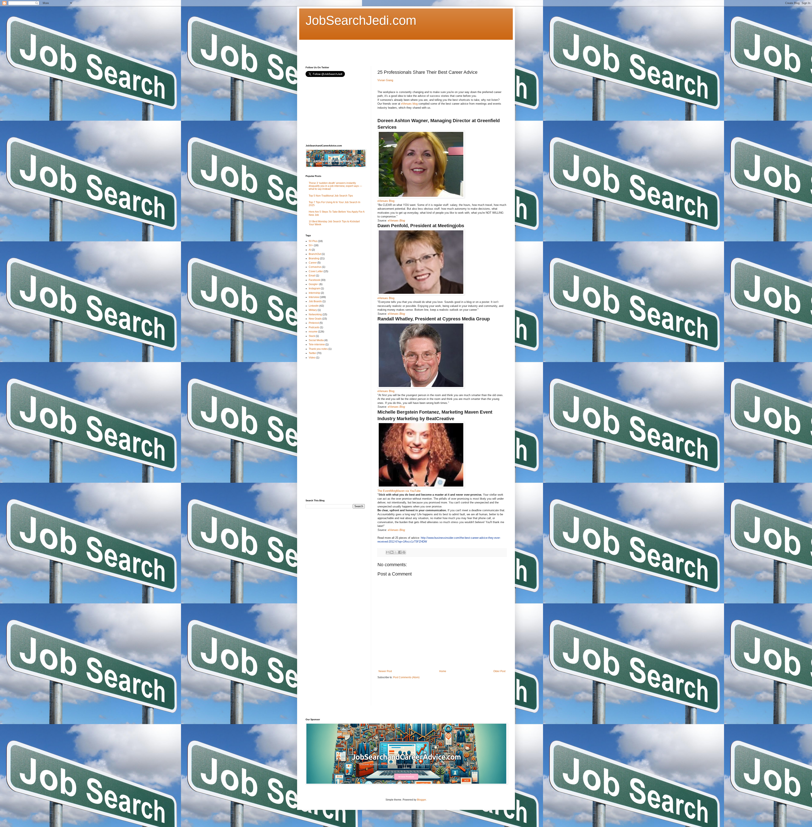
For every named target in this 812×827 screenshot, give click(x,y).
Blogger (421, 799)
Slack (312, 336)
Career (313, 262)
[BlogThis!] (392, 552)
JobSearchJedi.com (361, 20)
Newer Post (385, 671)
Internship (314, 292)
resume (313, 331)
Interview (314, 297)
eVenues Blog (385, 200)
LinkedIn (314, 305)
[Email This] (388, 552)
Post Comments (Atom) (406, 677)
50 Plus (313, 241)
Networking (315, 314)
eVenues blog (409, 103)
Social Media (316, 340)
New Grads (315, 318)
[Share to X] (396, 552)
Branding (314, 258)
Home (442, 671)
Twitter (312, 353)
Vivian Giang (385, 80)
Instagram (314, 288)
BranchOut (315, 254)
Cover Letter (316, 271)
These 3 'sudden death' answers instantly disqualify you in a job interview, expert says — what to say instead (335, 186)
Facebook (314, 280)
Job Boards (315, 301)
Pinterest (314, 322)
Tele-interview (317, 344)
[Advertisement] (382, 49)
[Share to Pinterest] (404, 552)
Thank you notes (318, 348)
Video (312, 357)
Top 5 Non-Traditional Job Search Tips (331, 195)
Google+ (314, 284)
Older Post (499, 671)
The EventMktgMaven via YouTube (399, 490)
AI (310, 249)
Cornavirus (315, 266)
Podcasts (314, 327)
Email (312, 275)
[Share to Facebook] (400, 552)
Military (313, 310)
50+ (311, 245)
